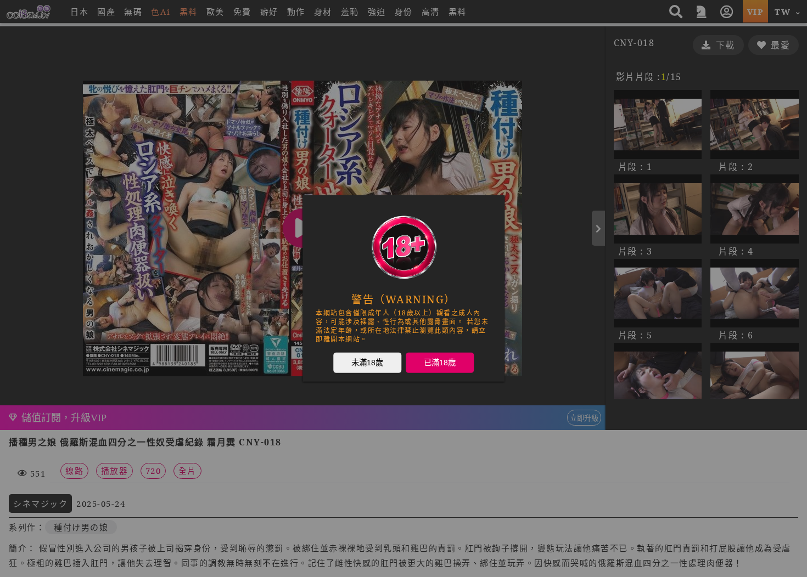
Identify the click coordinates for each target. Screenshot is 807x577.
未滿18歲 (367, 362)
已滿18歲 (440, 362)
